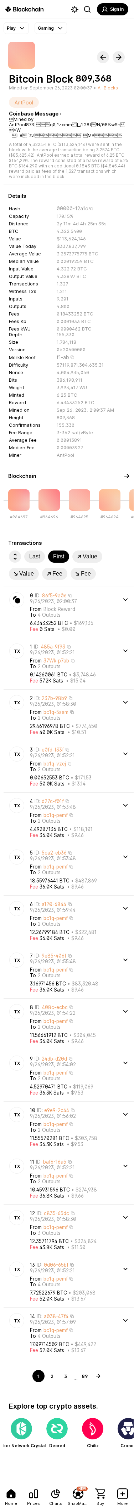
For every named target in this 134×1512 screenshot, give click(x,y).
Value (90, 556)
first (58, 556)
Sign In (117, 9)
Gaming (46, 28)
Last (34, 556)
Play (11, 28)
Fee (57, 574)
